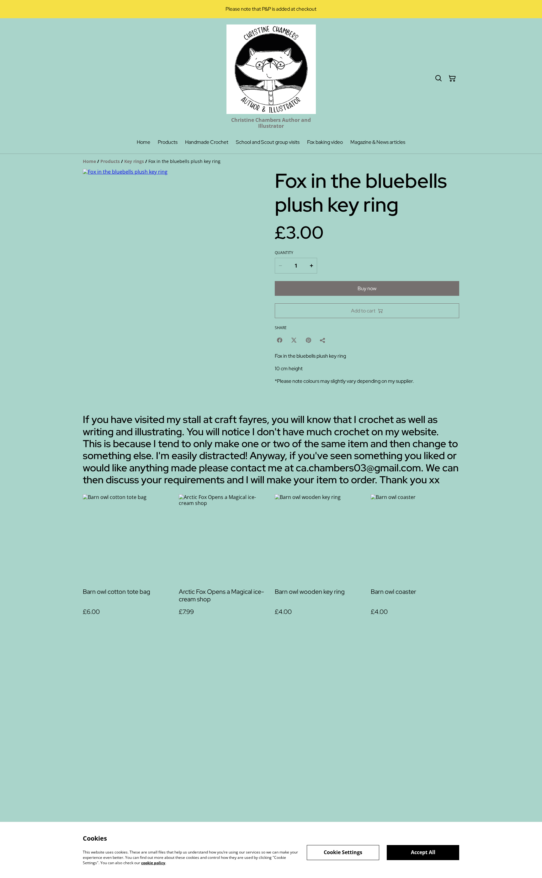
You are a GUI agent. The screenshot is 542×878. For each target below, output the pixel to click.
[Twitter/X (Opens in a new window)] (294, 340)
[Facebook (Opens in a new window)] (279, 340)
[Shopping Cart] (452, 78)
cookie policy (153, 862)
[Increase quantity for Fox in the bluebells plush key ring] (311, 266)
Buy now (367, 288)
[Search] (438, 78)
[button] (96, 372)
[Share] (322, 340)
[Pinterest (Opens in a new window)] (308, 340)
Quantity (284, 253)
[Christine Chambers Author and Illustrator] (271, 69)
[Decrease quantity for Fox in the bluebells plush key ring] (280, 266)
